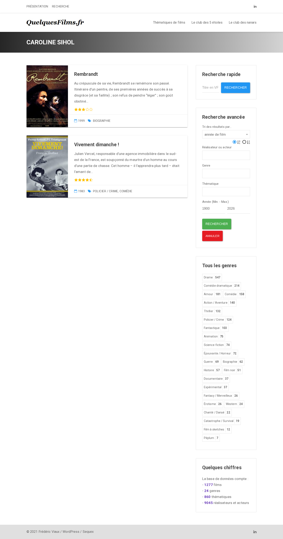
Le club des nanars (242, 22)
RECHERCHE (60, 6)
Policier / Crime (105, 191)
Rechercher (235, 87)
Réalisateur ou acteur (217, 147)
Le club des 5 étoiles (207, 22)
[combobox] (226, 134)
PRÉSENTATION (37, 6)
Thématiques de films (169, 22)
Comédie (126, 191)
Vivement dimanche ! (96, 144)
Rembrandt (86, 74)
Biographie (101, 121)
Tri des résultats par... (216, 126)
